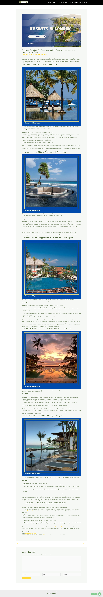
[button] (55, 2)
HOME (49, 2)
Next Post (84, 543)
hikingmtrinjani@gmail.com (31, 533)
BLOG (85, 2)
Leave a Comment (26, 54)
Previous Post (19, 543)
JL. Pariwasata (46, 534)
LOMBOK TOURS (78, 2)
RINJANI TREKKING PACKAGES (65, 2)
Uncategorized (34, 54)
